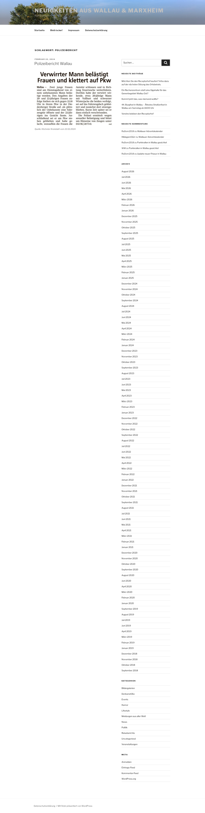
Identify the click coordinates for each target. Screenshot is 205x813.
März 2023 (127, 401)
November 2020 (130, 558)
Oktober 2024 (128, 294)
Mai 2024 (126, 322)
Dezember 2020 (129, 552)
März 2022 (127, 468)
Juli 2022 (126, 446)
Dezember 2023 (129, 351)
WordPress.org (129, 778)
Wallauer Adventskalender (150, 131)
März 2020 (127, 592)
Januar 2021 (127, 547)
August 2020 (128, 575)
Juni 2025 (126, 250)
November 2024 (130, 289)
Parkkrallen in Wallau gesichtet (152, 142)
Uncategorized (129, 738)
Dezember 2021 (129, 485)
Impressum (73, 30)
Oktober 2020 (128, 564)
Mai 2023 (126, 390)
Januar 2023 (128, 412)
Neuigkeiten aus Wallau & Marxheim (99, 10)
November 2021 (129, 491)
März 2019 (127, 637)
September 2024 (130, 300)
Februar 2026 (128, 205)
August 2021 (128, 508)
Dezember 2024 (129, 283)
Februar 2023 (128, 407)
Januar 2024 (128, 345)
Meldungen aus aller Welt (134, 716)
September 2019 (130, 609)
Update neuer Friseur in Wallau (151, 153)
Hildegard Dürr (128, 137)
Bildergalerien (128, 688)
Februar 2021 (128, 541)
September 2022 (130, 435)
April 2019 (126, 631)
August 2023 (128, 373)
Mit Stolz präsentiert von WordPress (75, 806)
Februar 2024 (128, 339)
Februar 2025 (128, 272)
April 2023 (127, 395)
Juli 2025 (126, 244)
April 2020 (127, 586)
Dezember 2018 (129, 653)
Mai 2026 (126, 188)
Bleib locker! (56, 30)
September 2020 (130, 569)
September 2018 (130, 670)
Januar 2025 (128, 278)
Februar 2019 (128, 642)
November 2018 (129, 659)
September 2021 (130, 502)
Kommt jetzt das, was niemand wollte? (140, 99)
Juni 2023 (126, 384)
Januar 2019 (128, 648)
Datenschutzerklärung (96, 30)
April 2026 (127, 193)
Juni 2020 (126, 580)
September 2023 (130, 367)
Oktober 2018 (128, 665)
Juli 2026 (126, 177)
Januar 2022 (128, 479)
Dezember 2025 (129, 216)
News (124, 722)
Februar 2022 (128, 474)
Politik (124, 727)
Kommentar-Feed (130, 773)
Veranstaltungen (129, 744)
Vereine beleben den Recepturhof (138, 113)
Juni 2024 (126, 317)
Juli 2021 (126, 513)
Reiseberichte (128, 733)
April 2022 (126, 463)
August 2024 (128, 306)
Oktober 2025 (128, 227)
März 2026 (127, 199)
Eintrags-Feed (128, 767)
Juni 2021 (126, 519)
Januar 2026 (128, 210)
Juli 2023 (126, 379)
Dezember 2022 (129, 418)
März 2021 (127, 536)
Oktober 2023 (128, 362)
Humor (125, 705)
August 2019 (128, 614)
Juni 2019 (126, 625)
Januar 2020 (128, 603)
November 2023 (130, 356)
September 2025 (130, 233)
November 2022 (129, 423)
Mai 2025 (126, 255)
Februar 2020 (128, 597)
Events (125, 699)
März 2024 (127, 334)
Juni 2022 (126, 451)
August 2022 (128, 440)
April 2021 (126, 530)
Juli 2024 (126, 311)
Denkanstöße (128, 694)
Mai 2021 (126, 524)
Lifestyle (126, 710)
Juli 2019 (126, 620)
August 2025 (128, 238)
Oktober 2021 (128, 496)
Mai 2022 (126, 457)
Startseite (39, 30)
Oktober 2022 (128, 429)
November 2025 (130, 221)
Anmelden (126, 762)
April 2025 (127, 261)
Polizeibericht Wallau (53, 63)
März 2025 (127, 266)
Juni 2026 (126, 182)
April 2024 (127, 328)
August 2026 (128, 171)
